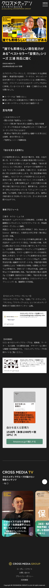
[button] (44, 481)
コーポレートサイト (24, 569)
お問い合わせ (24, 572)
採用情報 (24, 579)
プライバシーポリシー (24, 576)
